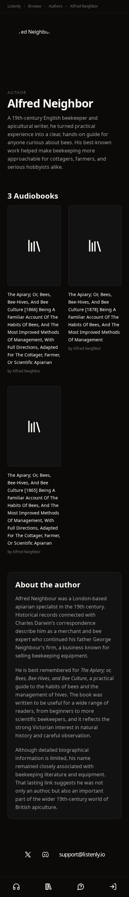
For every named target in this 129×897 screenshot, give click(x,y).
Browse (34, 6)
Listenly (14, 6)
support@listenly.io (82, 854)
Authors (56, 6)
